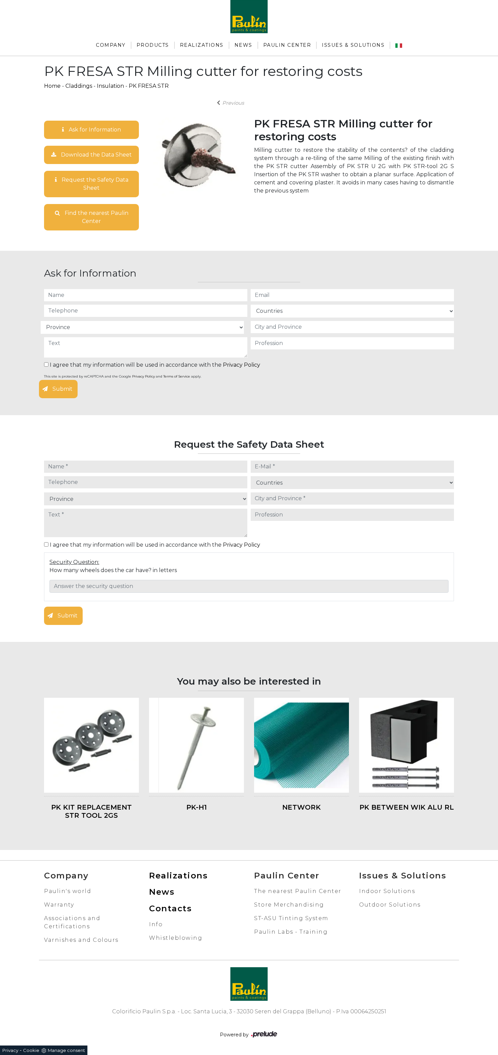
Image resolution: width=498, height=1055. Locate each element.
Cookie (31, 1050)
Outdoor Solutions (390, 904)
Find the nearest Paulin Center (95, 217)
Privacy (10, 1050)
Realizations (202, 45)
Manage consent (66, 1050)
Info (156, 924)
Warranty (59, 904)
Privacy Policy (241, 365)
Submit (61, 389)
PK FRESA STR (149, 86)
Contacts (170, 908)
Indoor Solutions (387, 891)
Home (52, 86)
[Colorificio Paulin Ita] (398, 45)
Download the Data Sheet (96, 154)
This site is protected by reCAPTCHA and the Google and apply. (122, 376)
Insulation (110, 86)
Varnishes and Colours (81, 940)
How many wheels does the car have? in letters (113, 570)
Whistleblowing (175, 938)
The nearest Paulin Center (297, 891)
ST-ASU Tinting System (291, 918)
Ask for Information (94, 129)
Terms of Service (176, 376)
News (243, 45)
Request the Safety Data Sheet (94, 184)
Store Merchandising (289, 904)
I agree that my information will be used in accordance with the (154, 365)
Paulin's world (67, 891)
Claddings (78, 86)
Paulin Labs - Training (291, 932)
